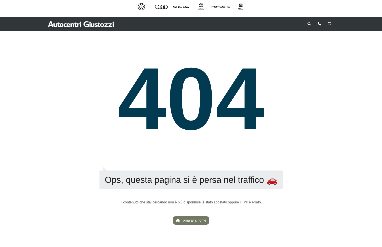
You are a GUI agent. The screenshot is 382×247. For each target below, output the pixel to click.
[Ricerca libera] (309, 24)
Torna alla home (193, 220)
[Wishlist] (329, 24)
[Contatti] (319, 24)
